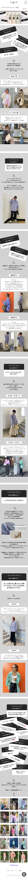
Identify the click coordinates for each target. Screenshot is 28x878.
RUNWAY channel (14, 865)
